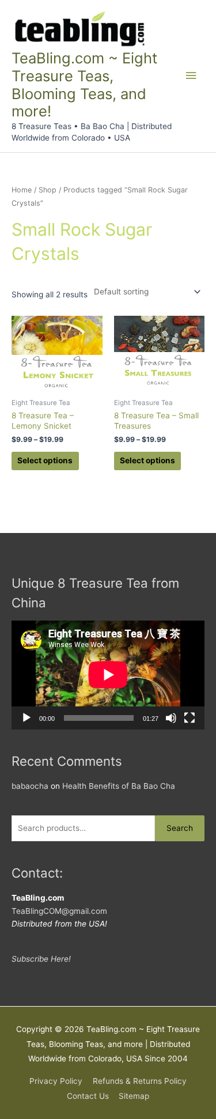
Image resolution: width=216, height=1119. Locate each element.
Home (22, 190)
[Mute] (171, 718)
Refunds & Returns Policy (140, 1081)
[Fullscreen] (189, 718)
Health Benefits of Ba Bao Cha (118, 786)
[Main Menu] (191, 76)
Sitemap (134, 1096)
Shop (47, 190)
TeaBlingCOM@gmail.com (59, 911)
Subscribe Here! (41, 958)
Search (179, 828)
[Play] (26, 718)
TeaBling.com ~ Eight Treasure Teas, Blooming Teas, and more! (84, 84)
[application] (108, 675)
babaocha (30, 786)
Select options (45, 460)
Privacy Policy (55, 1081)
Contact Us (88, 1096)
